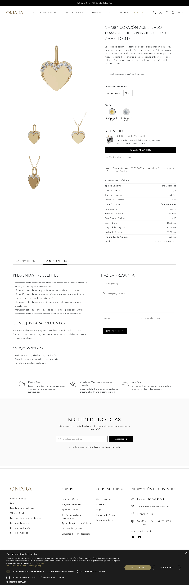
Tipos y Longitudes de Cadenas (76, 523)
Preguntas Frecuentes (71, 504)
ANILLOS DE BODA (75, 12)
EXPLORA (138, 12)
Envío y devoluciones (25, 261)
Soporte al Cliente (70, 499)
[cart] (172, 12)
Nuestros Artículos (104, 520)
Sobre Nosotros (104, 499)
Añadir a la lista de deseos (120, 157)
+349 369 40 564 (155, 499)
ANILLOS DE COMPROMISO (46, 12)
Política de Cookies (19, 532)
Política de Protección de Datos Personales (104, 447)
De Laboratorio (113, 92)
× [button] (186, 553)
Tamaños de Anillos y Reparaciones (71, 516)
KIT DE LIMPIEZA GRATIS (132, 136)
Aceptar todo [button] (137, 567)
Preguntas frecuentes (55, 261)
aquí (50, 286)
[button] (63, 565)
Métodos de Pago (18, 498)
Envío (12, 503)
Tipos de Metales (70, 509)
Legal (98, 509)
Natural (128, 92)
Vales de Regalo (17, 513)
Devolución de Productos (22, 508)
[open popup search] (154, 12)
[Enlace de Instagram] (139, 537)
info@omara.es (162, 506)
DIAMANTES (95, 12)
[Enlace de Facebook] (133, 537)
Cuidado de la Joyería (72, 528)
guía (64, 294)
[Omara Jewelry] (14, 12)
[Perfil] (160, 12)
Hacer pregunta (114, 331)
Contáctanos (101, 504)
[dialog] (94, 567)
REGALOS (123, 12)
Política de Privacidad (19, 523)
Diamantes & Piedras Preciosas (76, 533)
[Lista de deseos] (166, 12)
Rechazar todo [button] (166, 567)
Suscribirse (119, 438)
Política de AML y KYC (20, 527)
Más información (37, 563)
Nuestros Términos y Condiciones (25, 518)
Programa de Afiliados (106, 515)
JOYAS (110, 12)
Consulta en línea (145, 513)
